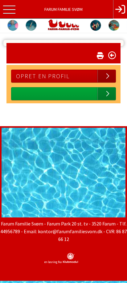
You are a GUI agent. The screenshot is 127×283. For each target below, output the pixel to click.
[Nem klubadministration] (61, 262)
